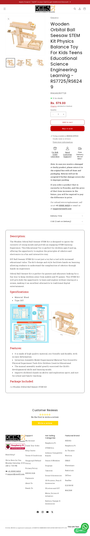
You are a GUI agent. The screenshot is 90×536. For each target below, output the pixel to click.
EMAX (67, 461)
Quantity (53, 110)
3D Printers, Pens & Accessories (53, 481)
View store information (63, 142)
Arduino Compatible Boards (53, 454)
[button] (4, 8)
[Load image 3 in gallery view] (30, 62)
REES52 (68, 441)
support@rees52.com (16, 474)
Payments (29, 478)
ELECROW (69, 485)
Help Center (30, 451)
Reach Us (29, 488)
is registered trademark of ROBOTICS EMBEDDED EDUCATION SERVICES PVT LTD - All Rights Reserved (48, 528)
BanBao (68, 480)
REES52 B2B (30, 473)
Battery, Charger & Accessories (52, 502)
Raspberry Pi (50, 443)
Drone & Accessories (53, 476)
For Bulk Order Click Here (55, 154)
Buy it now (67, 128)
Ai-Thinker (70, 451)
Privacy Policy (31, 468)
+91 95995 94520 (14, 471)
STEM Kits (49, 448)
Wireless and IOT (52, 488)
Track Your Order (32, 446)
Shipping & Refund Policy (33, 462)
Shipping (53, 106)
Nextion (68, 455)
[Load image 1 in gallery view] (10, 62)
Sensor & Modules (52, 461)
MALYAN (68, 490)
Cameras (49, 471)
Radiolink (69, 470)
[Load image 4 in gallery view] (40, 62)
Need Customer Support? (67, 154)
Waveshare (69, 466)
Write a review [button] (45, 423)
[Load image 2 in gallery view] (20, 62)
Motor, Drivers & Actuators (52, 494)
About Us (29, 483)
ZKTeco (68, 475)
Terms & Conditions (33, 455)
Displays (48, 466)
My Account (30, 441)
